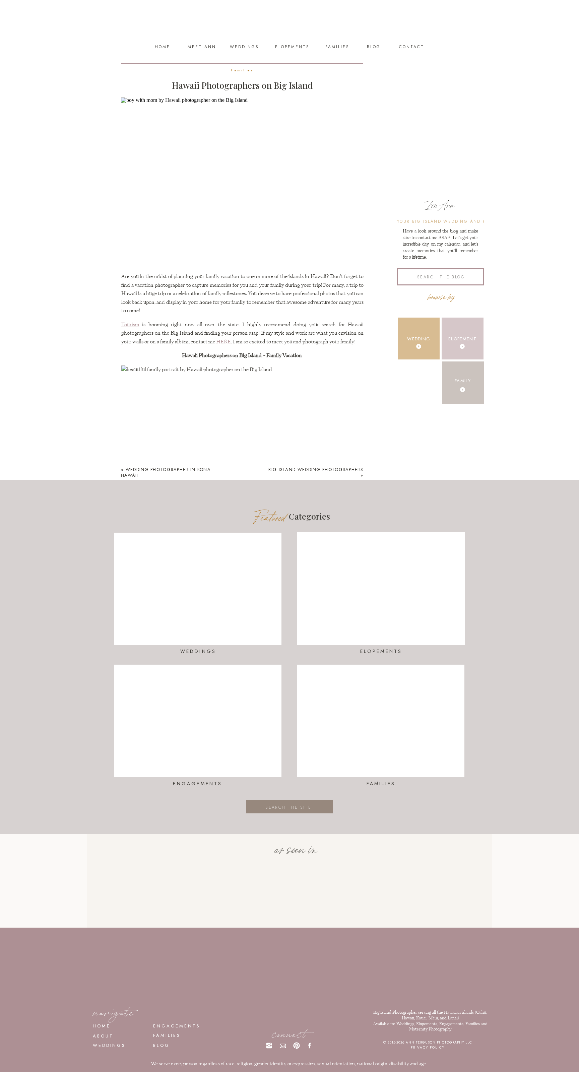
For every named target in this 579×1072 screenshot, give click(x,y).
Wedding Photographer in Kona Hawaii (166, 472)
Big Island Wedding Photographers (315, 469)
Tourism (130, 324)
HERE (223, 341)
